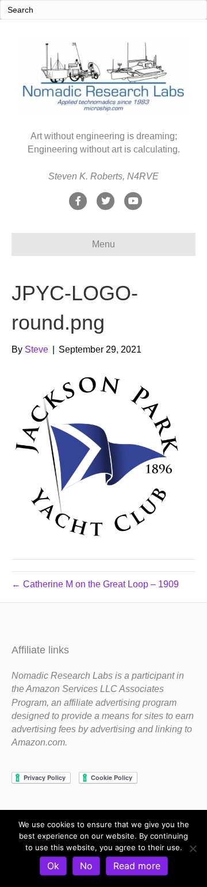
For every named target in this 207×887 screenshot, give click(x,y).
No (86, 865)
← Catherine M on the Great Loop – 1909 (95, 584)
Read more (136, 865)
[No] (192, 848)
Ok (53, 865)
